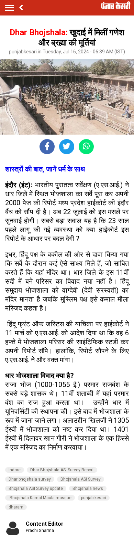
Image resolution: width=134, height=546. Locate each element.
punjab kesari (93, 497)
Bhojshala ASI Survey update (36, 488)
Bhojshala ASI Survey (80, 479)
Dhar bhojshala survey (30, 479)
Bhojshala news (87, 488)
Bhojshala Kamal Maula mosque (40, 497)
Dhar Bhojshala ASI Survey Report (62, 470)
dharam (16, 507)
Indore (15, 470)
